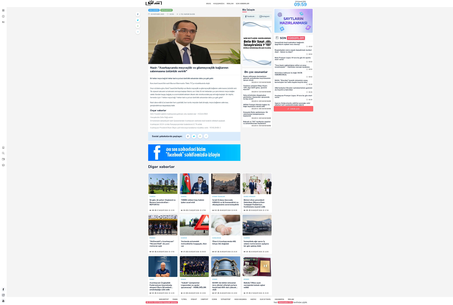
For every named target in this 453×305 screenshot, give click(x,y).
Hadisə (253, 299)
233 (184, 293)
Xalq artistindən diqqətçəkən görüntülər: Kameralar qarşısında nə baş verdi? (256, 97)
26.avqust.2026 (256, 210)
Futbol (184, 299)
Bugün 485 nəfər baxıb (261, 109)
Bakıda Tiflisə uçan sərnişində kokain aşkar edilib (254, 285)
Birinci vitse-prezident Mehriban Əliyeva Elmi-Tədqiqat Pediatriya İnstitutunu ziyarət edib (254, 203)
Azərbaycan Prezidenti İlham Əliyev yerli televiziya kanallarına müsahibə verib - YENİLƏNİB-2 (185, 127)
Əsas (208, 3)
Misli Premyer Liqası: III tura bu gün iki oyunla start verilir (293, 59)
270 (184, 252)
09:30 (204, 252)
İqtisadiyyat (226, 299)
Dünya (214, 299)
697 (215, 293)
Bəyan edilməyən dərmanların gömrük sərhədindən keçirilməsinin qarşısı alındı (257, 78)
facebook (250, 16)
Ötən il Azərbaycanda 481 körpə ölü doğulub (224, 242)
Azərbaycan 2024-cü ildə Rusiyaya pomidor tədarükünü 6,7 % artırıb (176, 124)
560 (152, 252)
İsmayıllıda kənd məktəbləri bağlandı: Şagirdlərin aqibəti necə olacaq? (289, 44)
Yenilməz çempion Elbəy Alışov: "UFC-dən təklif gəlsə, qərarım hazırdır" (255, 88)
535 (246, 252)
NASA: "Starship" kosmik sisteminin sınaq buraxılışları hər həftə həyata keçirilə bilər (291, 81)
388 (152, 210)
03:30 (235, 210)
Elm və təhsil (265, 299)
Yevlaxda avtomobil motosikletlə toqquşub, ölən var (194, 243)
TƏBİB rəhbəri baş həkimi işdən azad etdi (192, 201)
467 (215, 252)
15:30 (235, 252)
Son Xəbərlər (242, 3)
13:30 (172, 210)
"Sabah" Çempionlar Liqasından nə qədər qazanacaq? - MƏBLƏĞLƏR (193, 285)
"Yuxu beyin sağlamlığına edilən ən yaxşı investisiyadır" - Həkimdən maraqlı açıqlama (292, 66)
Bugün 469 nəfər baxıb (261, 118)
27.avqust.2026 (162, 210)
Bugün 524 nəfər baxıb (261, 92)
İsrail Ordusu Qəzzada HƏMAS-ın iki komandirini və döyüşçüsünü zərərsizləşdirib (225, 202)
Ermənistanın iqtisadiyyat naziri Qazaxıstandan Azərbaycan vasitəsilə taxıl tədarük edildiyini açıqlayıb (187, 120)
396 (184, 210)
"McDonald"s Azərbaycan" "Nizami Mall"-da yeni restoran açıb (162, 243)
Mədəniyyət (164, 299)
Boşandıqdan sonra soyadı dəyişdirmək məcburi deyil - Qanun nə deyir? (293, 51)
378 (246, 293)
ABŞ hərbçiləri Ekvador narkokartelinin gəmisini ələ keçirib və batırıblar (293, 89)
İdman (175, 299)
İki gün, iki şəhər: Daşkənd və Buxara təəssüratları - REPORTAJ (163, 202)
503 (215, 210)
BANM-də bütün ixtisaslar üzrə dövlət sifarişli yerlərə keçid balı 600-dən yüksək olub (224, 286)
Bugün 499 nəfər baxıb (261, 101)
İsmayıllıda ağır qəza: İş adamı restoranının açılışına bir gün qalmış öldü (256, 243)
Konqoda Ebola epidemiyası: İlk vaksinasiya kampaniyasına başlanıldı (255, 114)
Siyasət (194, 299)
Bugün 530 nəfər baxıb (261, 82)
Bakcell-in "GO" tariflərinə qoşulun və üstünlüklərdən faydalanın (257, 123)
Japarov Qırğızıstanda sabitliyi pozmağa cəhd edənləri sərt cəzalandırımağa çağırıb (292, 104)
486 (246, 210)
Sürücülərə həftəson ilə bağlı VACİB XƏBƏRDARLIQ (288, 74)
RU (3, 22)
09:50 (310, 47)
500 (152, 293)
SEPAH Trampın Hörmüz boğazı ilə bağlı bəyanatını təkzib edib (256, 106)
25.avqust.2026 (162, 252)
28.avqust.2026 (225, 210)
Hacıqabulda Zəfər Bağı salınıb (161, 117)
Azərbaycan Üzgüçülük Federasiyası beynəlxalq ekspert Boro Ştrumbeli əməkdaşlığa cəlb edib (161, 286)
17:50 (204, 210)
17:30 (266, 210)
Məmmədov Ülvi (285, 302)
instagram (266, 16)
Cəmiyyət (204, 299)
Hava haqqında (240, 299)
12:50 (266, 252)
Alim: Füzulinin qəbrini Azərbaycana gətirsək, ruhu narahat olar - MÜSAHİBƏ (179, 114)
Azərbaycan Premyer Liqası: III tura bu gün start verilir (293, 97)
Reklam (230, 3)
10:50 (204, 293)
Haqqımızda (218, 3)
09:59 (300, 4)
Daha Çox (295, 109)
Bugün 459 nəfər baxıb (261, 126)
